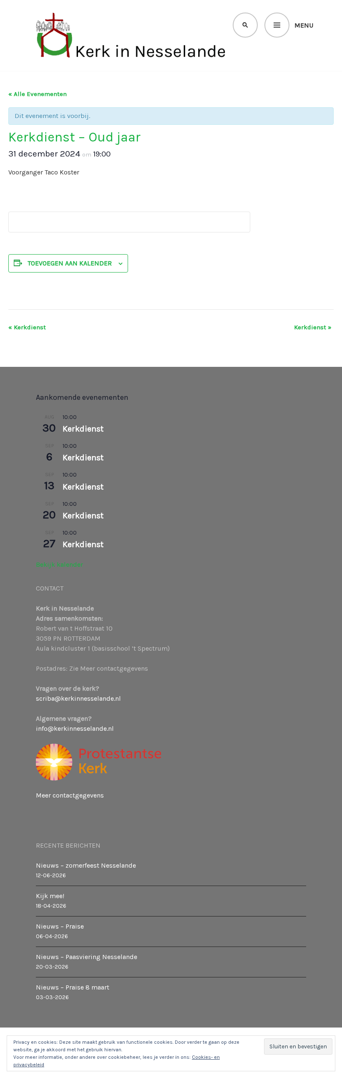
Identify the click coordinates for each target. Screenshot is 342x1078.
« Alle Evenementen (37, 94)
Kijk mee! (50, 896)
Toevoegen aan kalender (70, 263)
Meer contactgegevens (70, 795)
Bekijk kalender (59, 564)
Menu (303, 25)
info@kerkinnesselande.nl (75, 728)
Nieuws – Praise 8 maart (72, 987)
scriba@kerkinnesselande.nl (78, 698)
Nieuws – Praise (60, 926)
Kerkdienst (27, 327)
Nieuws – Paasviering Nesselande (86, 957)
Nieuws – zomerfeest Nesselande (86, 865)
